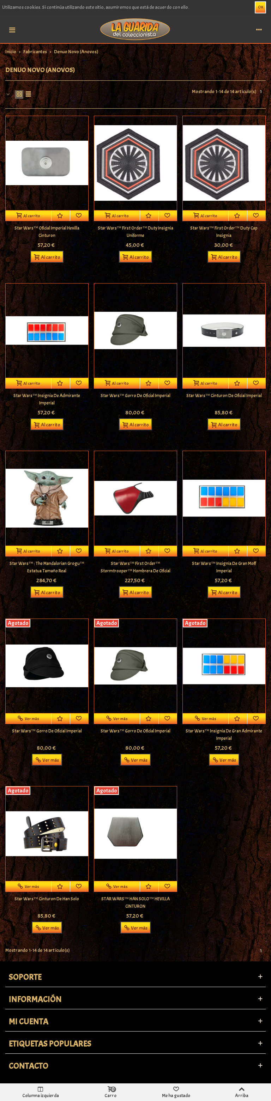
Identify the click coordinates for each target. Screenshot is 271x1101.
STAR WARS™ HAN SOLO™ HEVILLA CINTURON (135, 902)
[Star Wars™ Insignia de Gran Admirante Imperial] (224, 666)
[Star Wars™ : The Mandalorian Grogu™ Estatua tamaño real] (47, 498)
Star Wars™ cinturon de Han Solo (46, 899)
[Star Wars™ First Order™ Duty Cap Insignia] (224, 163)
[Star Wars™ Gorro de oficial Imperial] (135, 330)
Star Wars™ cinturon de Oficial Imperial (224, 396)
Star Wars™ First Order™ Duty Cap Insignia (224, 231)
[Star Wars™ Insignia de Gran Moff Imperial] (224, 498)
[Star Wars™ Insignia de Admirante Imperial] (47, 330)
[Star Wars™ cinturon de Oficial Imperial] (224, 330)
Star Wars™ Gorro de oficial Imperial (135, 396)
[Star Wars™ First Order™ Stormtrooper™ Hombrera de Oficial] (135, 498)
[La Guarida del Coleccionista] (135, 28)
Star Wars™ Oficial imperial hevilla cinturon (46, 231)
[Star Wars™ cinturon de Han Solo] (47, 833)
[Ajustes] (259, 29)
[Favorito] (79, 216)
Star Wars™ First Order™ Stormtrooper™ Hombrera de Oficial (135, 567)
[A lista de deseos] (61, 216)
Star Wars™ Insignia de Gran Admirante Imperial (224, 734)
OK (260, 7)
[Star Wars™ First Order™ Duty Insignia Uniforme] (135, 163)
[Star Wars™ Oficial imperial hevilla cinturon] (47, 163)
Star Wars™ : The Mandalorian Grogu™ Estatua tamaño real (47, 567)
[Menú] (12, 29)
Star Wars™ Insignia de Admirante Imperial (46, 399)
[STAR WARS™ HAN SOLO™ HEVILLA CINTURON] (135, 833)
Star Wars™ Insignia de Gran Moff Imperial (224, 567)
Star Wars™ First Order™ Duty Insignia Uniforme (135, 231)
